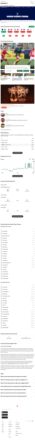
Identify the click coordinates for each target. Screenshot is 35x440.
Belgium (8, 211)
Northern (10, 429)
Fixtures (3, 424)
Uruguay (8, 191)
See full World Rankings (17, 152)
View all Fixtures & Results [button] (17, 216)
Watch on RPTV (4, 107)
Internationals (3, 197)
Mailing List (10, 426)
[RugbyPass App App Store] (17, 412)
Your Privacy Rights (9, 70)
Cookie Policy (17, 426)
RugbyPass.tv (10, 424)
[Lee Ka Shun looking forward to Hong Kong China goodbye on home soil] (17, 76)
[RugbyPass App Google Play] (17, 415)
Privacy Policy (18, 422)
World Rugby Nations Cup (5, 187)
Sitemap (3, 431)
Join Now (10, 422)
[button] (34, 5)
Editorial (17, 435)
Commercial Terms (18, 428)
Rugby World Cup (12, 363)
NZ (9, 435)
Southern (10, 431)
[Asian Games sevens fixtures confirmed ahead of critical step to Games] (29, 76)
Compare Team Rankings (17, 176)
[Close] (29, 66)
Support (17, 431)
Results (3, 426)
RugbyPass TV (12, 5)
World (9, 433)
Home (2, 422)
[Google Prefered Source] (17, 417)
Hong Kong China (27, 191)
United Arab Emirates (8, 201)
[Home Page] (4, 3)
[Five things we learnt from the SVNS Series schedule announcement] (6, 76)
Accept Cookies (26, 70)
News (1, 5)
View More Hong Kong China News (5, 129)
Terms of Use (17, 424)
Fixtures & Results (6, 5)
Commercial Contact (18, 433)
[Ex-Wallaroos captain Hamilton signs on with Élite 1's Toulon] (17, 56)
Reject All (20, 70)
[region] (17, 69)
